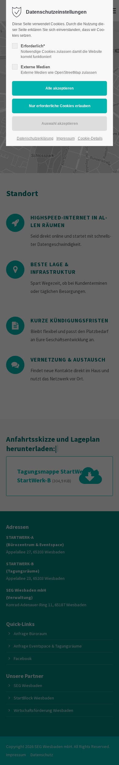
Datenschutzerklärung (35, 138)
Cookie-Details (90, 138)
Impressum (65, 138)
